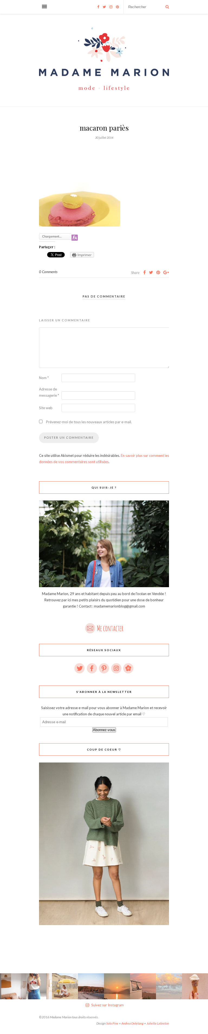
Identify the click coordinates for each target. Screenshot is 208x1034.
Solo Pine (112, 1023)
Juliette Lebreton (158, 1023)
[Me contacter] (104, 627)
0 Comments (48, 272)
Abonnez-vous (104, 730)
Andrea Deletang (132, 1023)
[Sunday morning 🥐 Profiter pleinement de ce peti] (13, 986)
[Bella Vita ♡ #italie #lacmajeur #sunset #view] (117, 986)
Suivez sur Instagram (107, 1005)
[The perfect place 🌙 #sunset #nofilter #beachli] (143, 986)
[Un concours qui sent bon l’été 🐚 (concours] (65, 986)
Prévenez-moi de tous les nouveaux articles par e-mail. (89, 422)
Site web (46, 408)
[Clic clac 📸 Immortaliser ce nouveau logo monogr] (39, 986)
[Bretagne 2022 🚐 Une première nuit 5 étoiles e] (91, 986)
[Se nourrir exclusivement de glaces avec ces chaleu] (195, 986)
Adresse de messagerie (49, 392)
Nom (44, 378)
